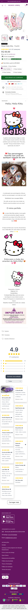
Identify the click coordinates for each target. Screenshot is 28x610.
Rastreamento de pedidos (8, 558)
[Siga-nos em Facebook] (3, 577)
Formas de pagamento (9, 56)
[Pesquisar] (5, 5)
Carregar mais (14, 502)
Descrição (5, 100)
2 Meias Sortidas (6, 69)
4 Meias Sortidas (17, 69)
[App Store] (8, 518)
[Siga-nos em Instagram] (6, 577)
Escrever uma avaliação (14, 376)
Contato (4, 545)
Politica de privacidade (7, 561)
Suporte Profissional (9, 338)
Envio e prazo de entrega (8, 552)
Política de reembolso (7, 566)
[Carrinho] (25, 5)
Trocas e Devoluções (7, 564)
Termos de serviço (6, 569)
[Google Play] (8, 523)
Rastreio (7, 331)
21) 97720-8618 (12, 534)
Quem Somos (5, 555)
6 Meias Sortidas (6, 72)
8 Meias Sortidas (17, 72)
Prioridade (7, 335)
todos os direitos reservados (17, 88)
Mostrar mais (5, 408)
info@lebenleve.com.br (11, 537)
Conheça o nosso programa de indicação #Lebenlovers (12, 548)
